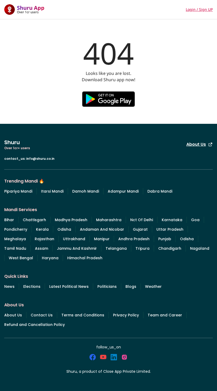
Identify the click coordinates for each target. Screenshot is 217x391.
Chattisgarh (34, 219)
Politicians (107, 286)
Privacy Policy (126, 315)
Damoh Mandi (85, 191)
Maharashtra (108, 219)
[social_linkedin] (114, 357)
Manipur (102, 239)
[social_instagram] (124, 357)
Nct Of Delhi (141, 219)
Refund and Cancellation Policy (34, 324)
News (9, 286)
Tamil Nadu (15, 248)
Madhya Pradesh (71, 219)
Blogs (130, 286)
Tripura (142, 248)
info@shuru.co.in (40, 158)
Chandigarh (169, 248)
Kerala (42, 229)
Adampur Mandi (123, 191)
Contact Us (42, 315)
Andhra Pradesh (134, 239)
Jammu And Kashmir (77, 248)
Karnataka (172, 219)
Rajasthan (44, 239)
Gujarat (140, 229)
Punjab (164, 239)
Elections (31, 286)
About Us (196, 144)
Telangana (116, 248)
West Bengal (21, 258)
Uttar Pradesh (169, 229)
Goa (195, 219)
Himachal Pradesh (84, 258)
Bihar (9, 219)
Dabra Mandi (159, 191)
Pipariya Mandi (18, 191)
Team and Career (165, 315)
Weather (153, 286)
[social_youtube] (103, 357)
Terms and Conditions (82, 315)
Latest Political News (69, 286)
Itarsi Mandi (52, 191)
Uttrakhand (74, 239)
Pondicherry (15, 229)
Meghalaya (15, 239)
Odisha (64, 229)
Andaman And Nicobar (102, 229)
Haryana (50, 258)
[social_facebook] (92, 357)
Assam (41, 248)
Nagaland (199, 248)
